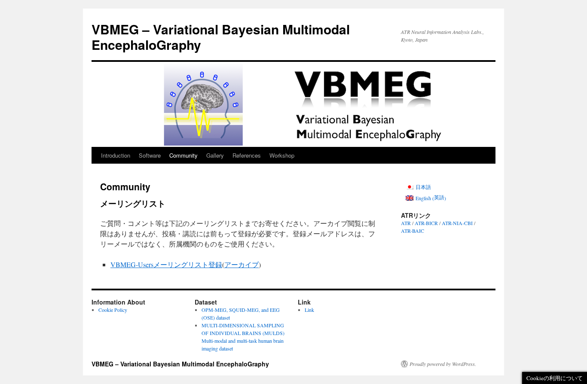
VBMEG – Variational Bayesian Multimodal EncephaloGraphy (221, 37)
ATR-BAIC (412, 230)
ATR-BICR (426, 222)
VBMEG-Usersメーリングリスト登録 (166, 264)
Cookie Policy (112, 309)
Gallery (215, 155)
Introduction (115, 155)
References (246, 155)
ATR (406, 222)
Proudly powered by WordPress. (443, 363)
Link (309, 309)
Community (183, 155)
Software (150, 155)
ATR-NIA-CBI (457, 222)
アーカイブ (241, 264)
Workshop (281, 155)
